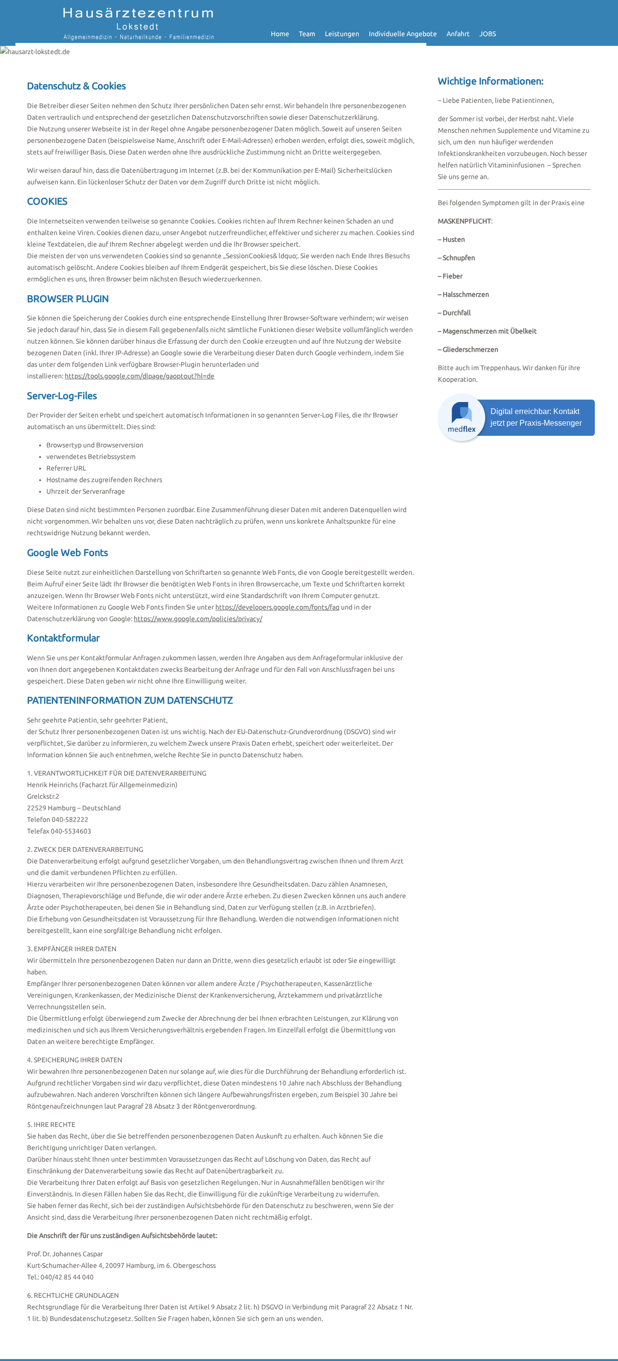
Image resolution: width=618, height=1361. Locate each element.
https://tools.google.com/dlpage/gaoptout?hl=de (139, 376)
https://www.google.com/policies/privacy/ (198, 619)
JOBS (487, 34)
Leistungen (342, 34)
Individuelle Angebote (403, 34)
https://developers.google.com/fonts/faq (277, 607)
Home (280, 34)
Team (307, 34)
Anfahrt (458, 34)
